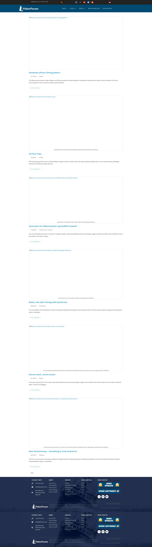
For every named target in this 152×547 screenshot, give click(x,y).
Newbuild (41, 455)
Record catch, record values (42, 374)
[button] (62, 2)
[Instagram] (80, 2)
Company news (43, 230)
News (63, 8)
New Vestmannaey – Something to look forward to (53, 451)
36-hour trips (35, 153)
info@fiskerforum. (35, 1)
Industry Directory (94, 8)
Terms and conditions (105, 508)
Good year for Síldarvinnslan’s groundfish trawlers (53, 226)
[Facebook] (76, 2)
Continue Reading (35, 88)
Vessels (72, 8)
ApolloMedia (117, 503)
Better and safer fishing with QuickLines (48, 302)
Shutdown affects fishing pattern (44, 72)
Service (81, 8)
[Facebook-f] (99, 496)
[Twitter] (88, 2)
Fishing (41, 76)
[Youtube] (84, 2)
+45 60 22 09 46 (44, 1)
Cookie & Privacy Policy (115, 508)
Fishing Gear (42, 306)
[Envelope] (92, 2)
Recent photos (107, 8)
